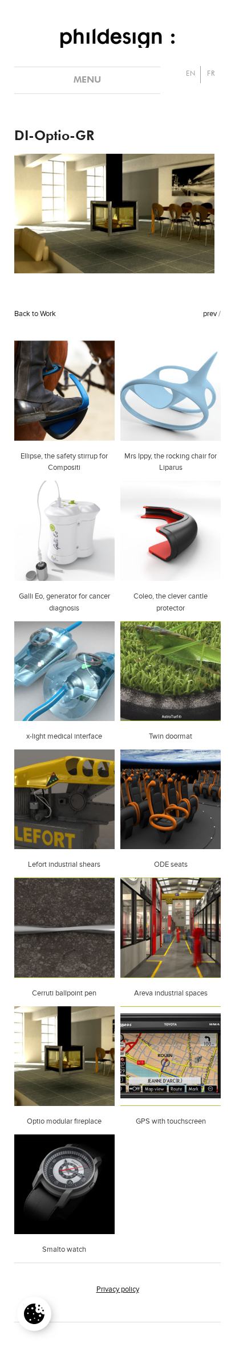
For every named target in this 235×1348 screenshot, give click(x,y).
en (191, 74)
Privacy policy (117, 1289)
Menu (87, 80)
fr (211, 74)
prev (210, 314)
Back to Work (35, 314)
